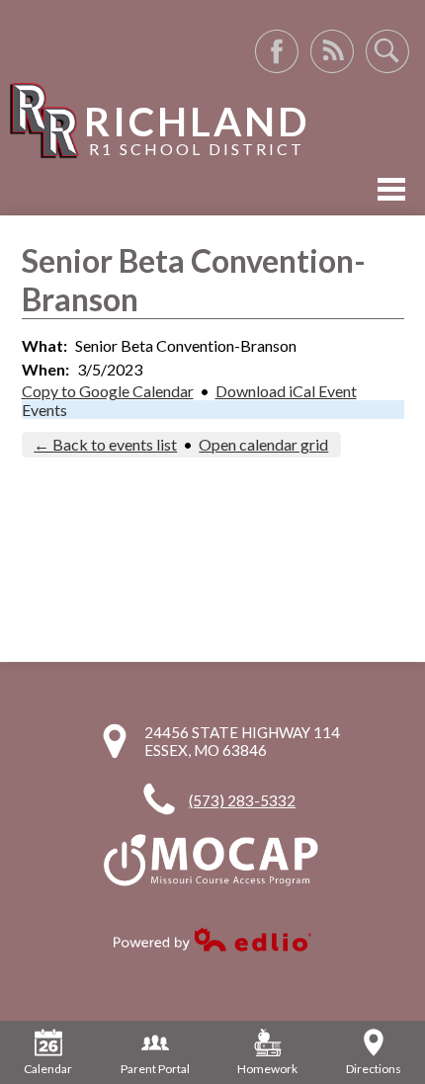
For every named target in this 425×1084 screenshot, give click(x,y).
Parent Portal (155, 1068)
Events (44, 409)
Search (387, 51)
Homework (267, 1068)
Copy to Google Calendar (108, 390)
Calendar (48, 1068)
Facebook (276, 51)
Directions (373, 1068)
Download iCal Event (286, 390)
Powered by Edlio (212, 939)
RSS (332, 51)
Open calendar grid (263, 444)
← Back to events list (105, 444)
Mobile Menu (391, 189)
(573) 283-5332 (242, 800)
